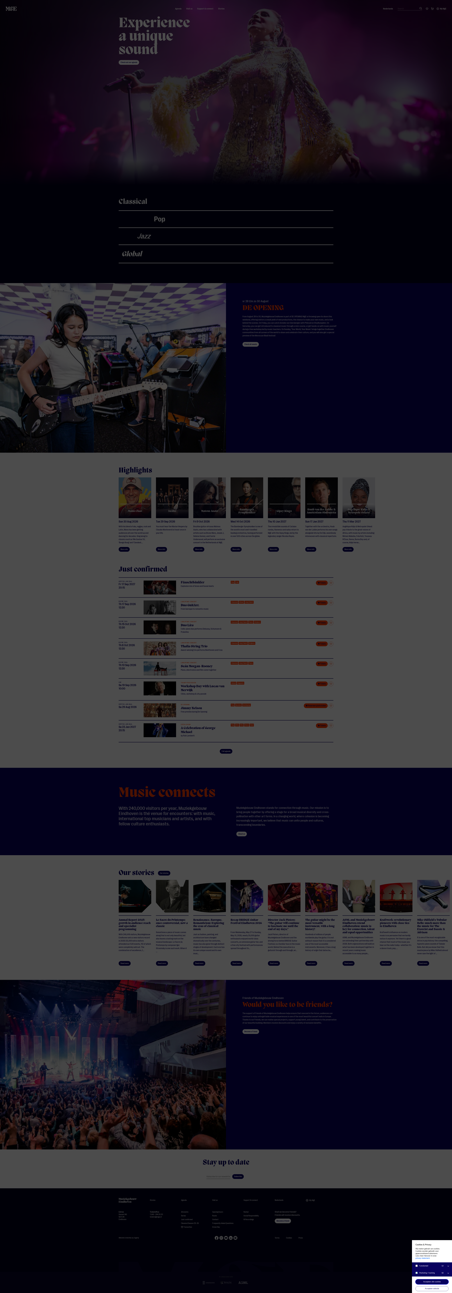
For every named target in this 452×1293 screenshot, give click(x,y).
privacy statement (423, 1258)
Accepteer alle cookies (432, 1281)
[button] (429, 1265)
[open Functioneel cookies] (448, 1266)
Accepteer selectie (432, 1288)
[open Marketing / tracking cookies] (448, 1273)
